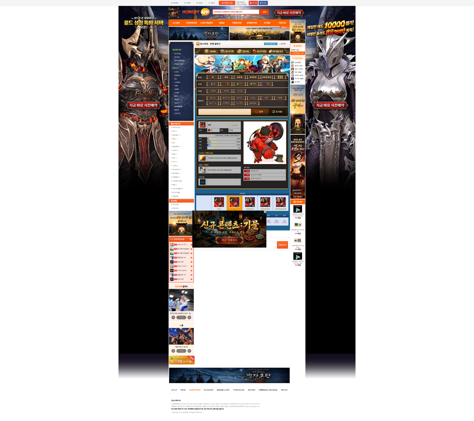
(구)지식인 (177, 113)
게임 (174, 139)
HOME (176, 72)
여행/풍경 (176, 177)
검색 (264, 12)
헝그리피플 (176, 192)
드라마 (175, 150)
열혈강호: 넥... (182, 257)
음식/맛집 (176, 173)
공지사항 (175, 204)
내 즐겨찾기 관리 (298, 53)
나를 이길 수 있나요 (181, 347)
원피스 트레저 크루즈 (299, 69)
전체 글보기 (215, 43)
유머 (174, 131)
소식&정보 (177, 82)
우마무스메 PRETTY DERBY (299, 75)
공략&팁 (176, 89)
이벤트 (176, 86)
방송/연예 (176, 146)
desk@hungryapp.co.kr (252, 406)
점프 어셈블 (297, 72)
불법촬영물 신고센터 (223, 390)
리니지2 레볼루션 (299, 78)
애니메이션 (177, 169)
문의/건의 (175, 208)
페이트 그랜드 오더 (299, 66)
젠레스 (231, 16)
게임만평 (175, 196)
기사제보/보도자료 (238, 390)
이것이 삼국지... (182, 270)
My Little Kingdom (183, 249)
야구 (174, 162)
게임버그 (176, 103)
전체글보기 (177, 75)
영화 (174, 154)
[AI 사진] (181, 336)
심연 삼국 (180, 262)
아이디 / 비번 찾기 (242, 4)
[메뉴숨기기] (285, 27)
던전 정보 (177, 57)
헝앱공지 (176, 110)
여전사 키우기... (182, 244)
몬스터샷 (204, 43)
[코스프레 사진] (181, 300)
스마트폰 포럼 (177, 181)
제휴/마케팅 (251, 390)
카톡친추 (176, 99)
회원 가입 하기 (241, 2)
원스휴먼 (297, 82)
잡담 (175, 79)
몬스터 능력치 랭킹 (179, 60)
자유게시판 (177, 127)
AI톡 (174, 185)
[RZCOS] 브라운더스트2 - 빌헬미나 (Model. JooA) (188, 313)
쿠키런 (225, 16)
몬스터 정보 (177, 54)
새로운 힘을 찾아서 (256, 178)
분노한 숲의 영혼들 (256, 175)
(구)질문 (176, 93)
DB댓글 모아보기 (179, 64)
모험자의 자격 (254, 171)
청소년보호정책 (208, 390)
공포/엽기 (176, 135)
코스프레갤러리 (177, 188)
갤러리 (176, 96)
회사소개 (174, 390)
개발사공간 (284, 390)
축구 (174, 158)
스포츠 (175, 165)
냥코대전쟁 (297, 62)
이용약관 (183, 390)
